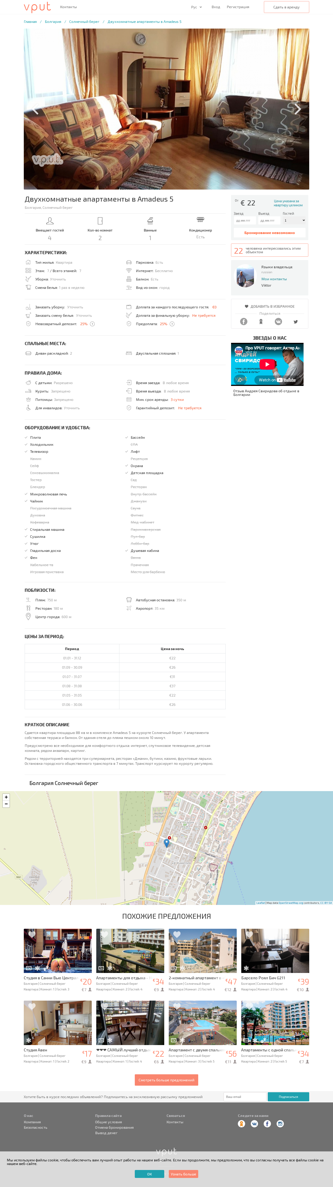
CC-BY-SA (326, 902)
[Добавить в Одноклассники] (261, 324)
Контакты (68, 7)
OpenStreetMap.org (291, 902)
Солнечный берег (84, 21)
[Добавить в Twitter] (295, 324)
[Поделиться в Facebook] (243, 324)
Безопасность (35, 1127)
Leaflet (260, 902)
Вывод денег (106, 1133)
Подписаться (288, 1097)
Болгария (53, 21)
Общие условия (108, 1122)
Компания (32, 1122)
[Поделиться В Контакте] (278, 324)
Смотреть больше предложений (166, 1080)
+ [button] (6, 797)
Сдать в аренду (286, 7)
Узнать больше (183, 1174)
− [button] (6, 804)
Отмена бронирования (114, 1127)
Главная (30, 21)
